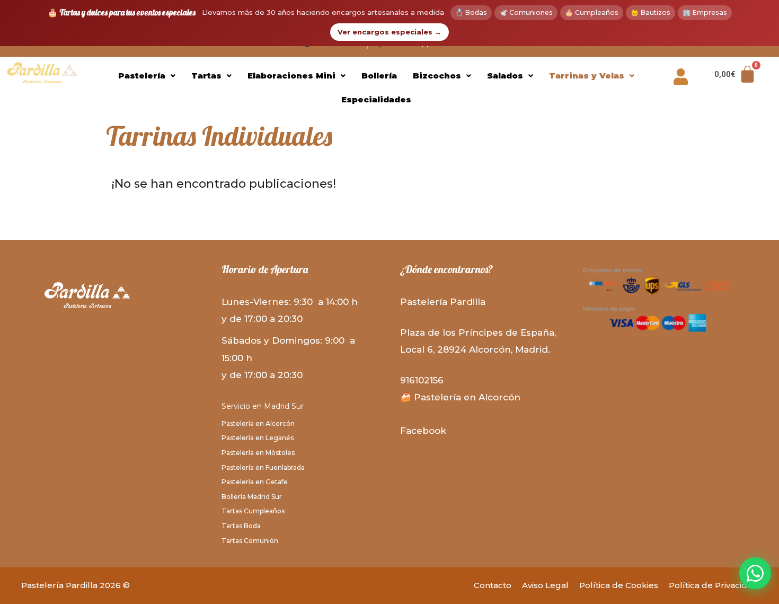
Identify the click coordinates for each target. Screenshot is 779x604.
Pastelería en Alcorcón (258, 423)
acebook (426, 430)
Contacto (492, 585)
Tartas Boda (241, 526)
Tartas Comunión (250, 541)
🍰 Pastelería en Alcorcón (460, 397)
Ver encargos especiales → (389, 32)
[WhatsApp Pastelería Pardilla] (755, 573)
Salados (505, 76)
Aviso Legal (545, 585)
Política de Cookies (618, 585)
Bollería (379, 76)
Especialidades (376, 99)
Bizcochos (437, 76)
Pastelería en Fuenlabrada (263, 467)
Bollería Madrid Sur (252, 497)
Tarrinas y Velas (586, 76)
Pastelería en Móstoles (258, 453)
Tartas (206, 76)
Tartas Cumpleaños (253, 511)
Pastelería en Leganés (258, 438)
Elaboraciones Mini (291, 76)
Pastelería (141, 76)
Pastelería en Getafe (255, 482)
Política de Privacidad (713, 585)
